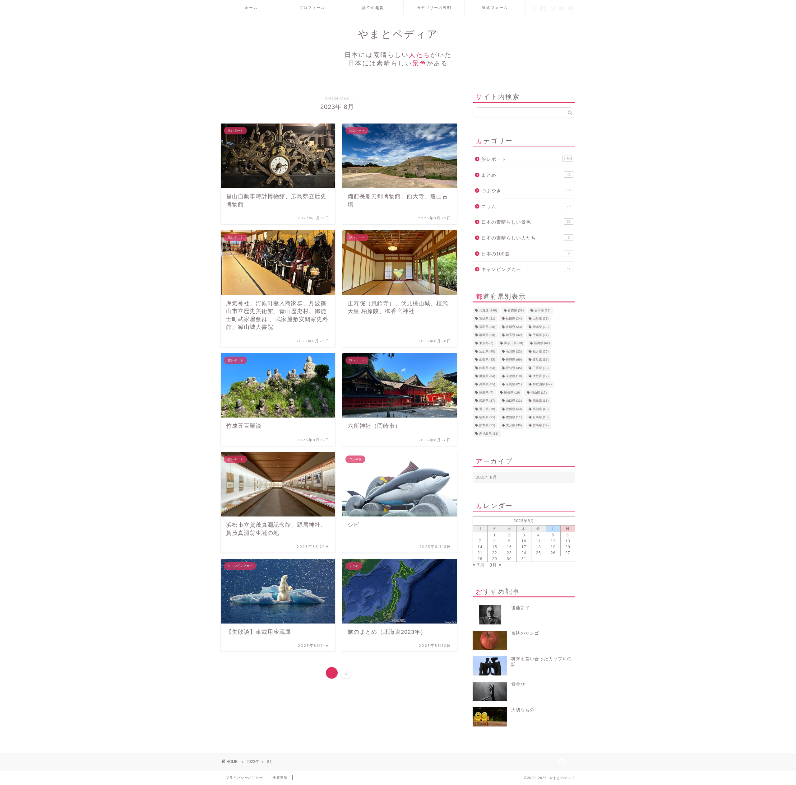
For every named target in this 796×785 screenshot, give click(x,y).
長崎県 (540, 417)
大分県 (514, 425)
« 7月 (479, 565)
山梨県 (487, 360)
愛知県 (514, 368)
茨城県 (514, 327)
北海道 (488, 310)
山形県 (540, 318)
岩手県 (542, 310)
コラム (526, 206)
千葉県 (540, 335)
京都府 (514, 376)
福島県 (487, 327)
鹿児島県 (488, 433)
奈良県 (514, 384)
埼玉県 (514, 335)
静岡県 (487, 368)
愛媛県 (514, 409)
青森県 (516, 310)
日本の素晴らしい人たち (525, 238)
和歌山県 (542, 384)
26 (553, 553)
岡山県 (539, 392)
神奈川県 (513, 343)
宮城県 (487, 318)
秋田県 (514, 318)
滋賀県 (487, 376)
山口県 (514, 401)
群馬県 (487, 335)
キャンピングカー (526, 269)
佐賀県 (514, 417)
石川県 (514, 351)
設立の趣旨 (373, 7)
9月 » (495, 565)
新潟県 (542, 343)
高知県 (540, 409)
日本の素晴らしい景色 (526, 222)
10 (523, 541)
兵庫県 (487, 384)
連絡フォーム (495, 7)
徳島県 (540, 401)
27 (567, 553)
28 (480, 559)
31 (523, 559)
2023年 (253, 761)
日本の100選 (525, 253)
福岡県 (487, 417)
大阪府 (540, 376)
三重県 (540, 368)
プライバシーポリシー (244, 777)
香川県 (487, 409)
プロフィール (312, 7)
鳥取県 (486, 392)
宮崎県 (540, 425)
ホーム (251, 7)
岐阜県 (540, 360)
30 (509, 559)
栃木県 (540, 327)
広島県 (487, 401)
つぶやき (526, 190)
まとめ (526, 175)
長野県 (514, 360)
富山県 (487, 351)
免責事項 (280, 777)
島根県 (512, 392)
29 (494, 559)
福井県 (540, 351)
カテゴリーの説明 (434, 7)
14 (480, 547)
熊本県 (487, 425)
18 (538, 547)
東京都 (486, 343)
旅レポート (526, 159)
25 (538, 553)
